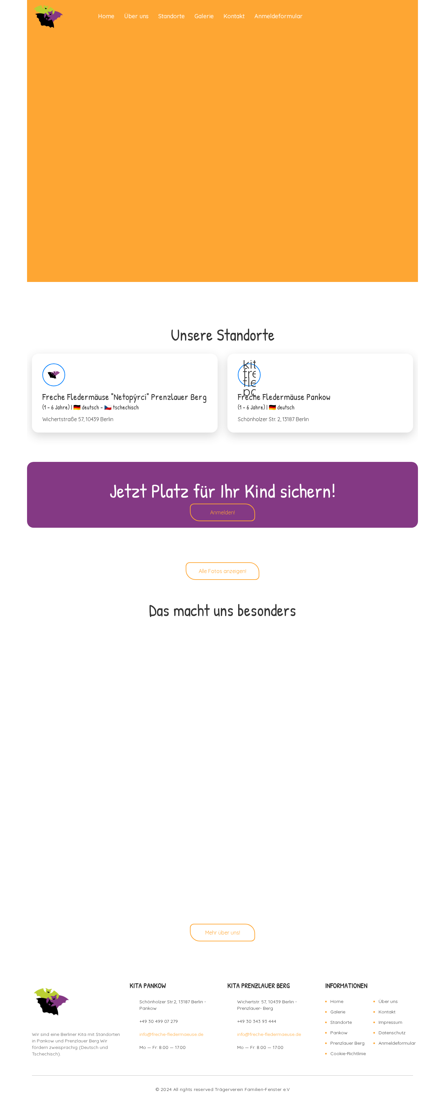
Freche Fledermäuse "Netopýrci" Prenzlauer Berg (124, 393)
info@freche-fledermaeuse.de (171, 1034)
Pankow (339, 1033)
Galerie (204, 16)
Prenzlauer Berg (347, 1043)
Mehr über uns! (222, 932)
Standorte (171, 16)
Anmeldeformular (278, 16)
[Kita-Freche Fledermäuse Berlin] (48, 16)
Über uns (136, 16)
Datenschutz (392, 1033)
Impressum (390, 1022)
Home (106, 16)
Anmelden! (222, 512)
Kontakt (234, 16)
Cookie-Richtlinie (348, 1053)
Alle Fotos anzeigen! (222, 571)
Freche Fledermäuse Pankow (320, 393)
